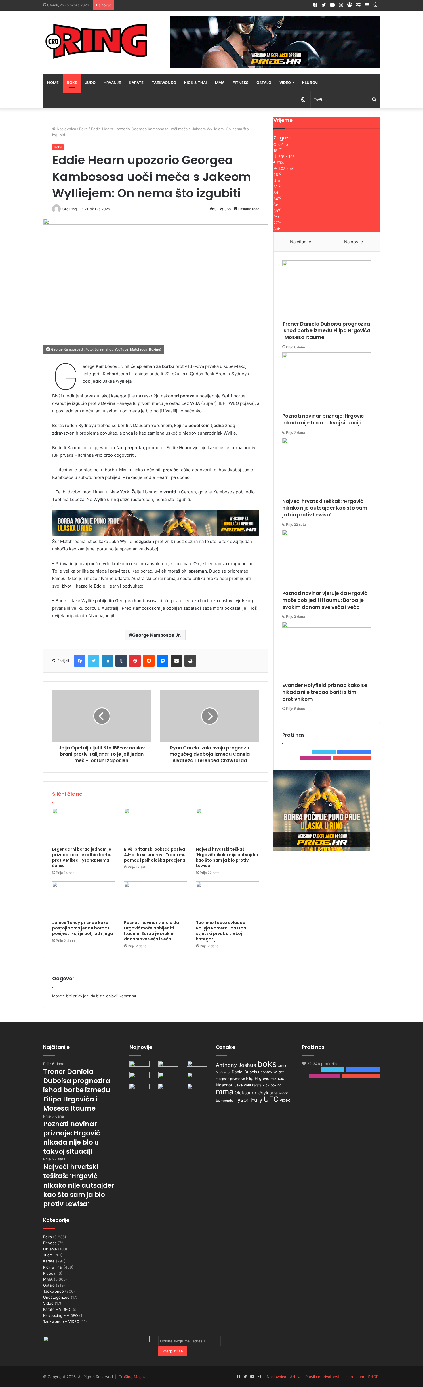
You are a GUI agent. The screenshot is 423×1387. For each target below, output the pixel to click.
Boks (72, 82)
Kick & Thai (195, 82)
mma (224, 1091)
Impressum (354, 1376)
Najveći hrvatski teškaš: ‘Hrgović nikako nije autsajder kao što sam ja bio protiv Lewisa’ (227, 857)
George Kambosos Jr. (156, 635)
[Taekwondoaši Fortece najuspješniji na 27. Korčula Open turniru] (139, 1077)
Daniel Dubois (244, 1072)
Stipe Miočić (279, 1093)
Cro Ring (69, 209)
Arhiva (295, 1376)
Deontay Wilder (271, 1072)
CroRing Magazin (134, 1376)
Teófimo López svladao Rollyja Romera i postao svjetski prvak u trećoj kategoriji (221, 931)
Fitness (240, 82)
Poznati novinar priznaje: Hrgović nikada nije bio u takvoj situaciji (323, 419)
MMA (219, 82)
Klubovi (310, 82)
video (285, 1100)
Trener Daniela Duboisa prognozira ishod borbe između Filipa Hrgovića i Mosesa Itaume (326, 330)
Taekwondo (164, 82)
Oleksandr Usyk (251, 1092)
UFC (271, 1099)
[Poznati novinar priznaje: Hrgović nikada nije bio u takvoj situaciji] (326, 382)
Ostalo (263, 82)
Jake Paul (243, 1085)
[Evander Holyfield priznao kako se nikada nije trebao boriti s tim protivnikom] (326, 652)
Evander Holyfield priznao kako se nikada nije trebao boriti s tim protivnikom (324, 692)
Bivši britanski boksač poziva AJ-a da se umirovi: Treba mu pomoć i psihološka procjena (155, 854)
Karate (136, 82)
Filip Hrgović (257, 1078)
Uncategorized (56, 1297)
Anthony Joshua (236, 1065)
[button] (155, 286)
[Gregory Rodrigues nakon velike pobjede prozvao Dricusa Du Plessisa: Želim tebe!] (168, 1089)
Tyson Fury (248, 1099)
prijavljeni (81, 996)
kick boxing (272, 1085)
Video (285, 82)
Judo (90, 82)
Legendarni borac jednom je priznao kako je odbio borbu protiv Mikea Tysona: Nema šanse (82, 857)
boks (267, 1064)
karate (257, 1085)
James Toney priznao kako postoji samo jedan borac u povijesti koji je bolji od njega (82, 928)
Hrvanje (112, 82)
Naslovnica (66, 129)
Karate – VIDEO (56, 1309)
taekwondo (224, 1101)
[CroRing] (96, 41)
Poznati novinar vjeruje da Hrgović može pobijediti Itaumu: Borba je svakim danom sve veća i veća (151, 931)
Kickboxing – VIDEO (60, 1315)
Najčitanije (300, 241)
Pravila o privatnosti (322, 1376)
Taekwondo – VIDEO (61, 1321)
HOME (53, 82)
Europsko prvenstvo (230, 1079)
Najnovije (353, 241)
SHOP (373, 1376)
